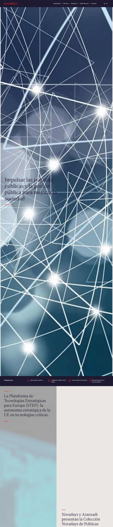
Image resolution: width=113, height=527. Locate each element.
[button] (58, 3)
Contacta (7, 204)
